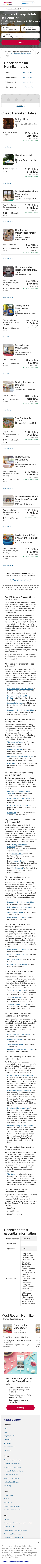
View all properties (20, 580)
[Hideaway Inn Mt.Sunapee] (20, 469)
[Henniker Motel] (20, 166)
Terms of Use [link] (8, 1502)
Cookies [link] (6, 1499)
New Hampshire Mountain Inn (18, 1108)
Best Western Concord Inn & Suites (20, 756)
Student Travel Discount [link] (11, 1482)
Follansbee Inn (12, 763)
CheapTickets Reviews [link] (11, 1474)
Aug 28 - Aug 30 (29, 82)
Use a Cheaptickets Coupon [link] (13, 1534)
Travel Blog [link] (7, 1486)
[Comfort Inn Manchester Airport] (20, 240)
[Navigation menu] (37, 3)
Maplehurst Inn (17, 854)
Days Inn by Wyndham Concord (19, 798)
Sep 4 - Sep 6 (30, 87)
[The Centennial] (20, 430)
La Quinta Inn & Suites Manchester (20, 1075)
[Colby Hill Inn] (20, 129)
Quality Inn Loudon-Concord (17, 805)
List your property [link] (9, 1436)
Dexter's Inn (11, 813)
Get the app (20, 1408)
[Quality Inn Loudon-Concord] (20, 392)
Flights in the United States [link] (12, 1467)
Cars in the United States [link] (11, 1463)
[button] (20, 147)
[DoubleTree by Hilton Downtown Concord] (20, 508)
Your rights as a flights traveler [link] (13, 1537)
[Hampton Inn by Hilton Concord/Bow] (20, 278)
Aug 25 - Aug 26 (29, 77)
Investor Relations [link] (9, 1447)
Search (21, 42)
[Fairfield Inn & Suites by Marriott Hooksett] (20, 546)
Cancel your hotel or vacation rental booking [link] (18, 1523)
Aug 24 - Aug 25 (29, 72)
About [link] (5, 1428)
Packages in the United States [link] (13, 1471)
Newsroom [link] (7, 1443)
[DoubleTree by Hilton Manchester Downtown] (20, 203)
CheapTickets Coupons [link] (11, 1478)
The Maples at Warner (15, 742)
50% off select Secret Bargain (20, 54)
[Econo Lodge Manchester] (20, 356)
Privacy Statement (10, 1562)
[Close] (38, 1542)
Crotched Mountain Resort (17, 964)
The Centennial (17, 868)
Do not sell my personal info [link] (12, 1510)
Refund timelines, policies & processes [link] (16, 1530)
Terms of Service (23, 1562)
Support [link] (6, 1519)
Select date (11, 30)
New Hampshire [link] (13, 9)
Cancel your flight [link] (9, 1526)
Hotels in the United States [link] (12, 1460)
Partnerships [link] (8, 1439)
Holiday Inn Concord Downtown (19, 907)
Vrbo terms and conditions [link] (12, 1506)
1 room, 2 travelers (14, 36)
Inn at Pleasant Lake (17, 990)
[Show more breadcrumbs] (3, 9)
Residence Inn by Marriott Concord (20, 689)
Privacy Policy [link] (8, 1495)
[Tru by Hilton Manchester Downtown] (20, 318)
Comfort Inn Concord (15, 749)
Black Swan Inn (13, 959)
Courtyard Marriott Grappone (18, 917)
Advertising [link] (7, 1450)
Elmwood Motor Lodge (15, 954)
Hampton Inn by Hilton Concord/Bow (20, 710)
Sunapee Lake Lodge (15, 703)
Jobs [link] (5, 1432)
